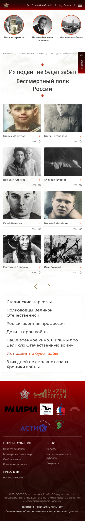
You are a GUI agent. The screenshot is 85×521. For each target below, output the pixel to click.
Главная (7, 53)
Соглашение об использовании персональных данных (43, 511)
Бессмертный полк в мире (18, 454)
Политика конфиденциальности (42, 506)
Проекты (51, 449)
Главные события (17, 443)
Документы (52, 463)
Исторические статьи (31, 53)
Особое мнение (12, 459)
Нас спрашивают (13, 477)
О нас (50, 443)
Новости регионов (14, 449)
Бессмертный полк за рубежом (58, 456)
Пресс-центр (13, 471)
